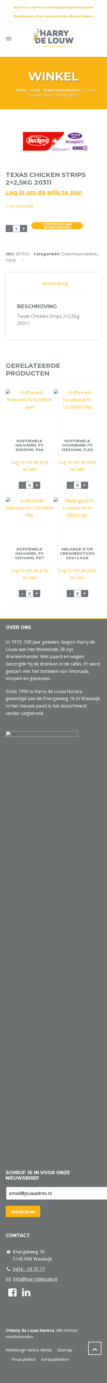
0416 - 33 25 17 (29, 1269)
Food (35, 90)
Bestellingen (81, 16)
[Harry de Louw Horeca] (53, 38)
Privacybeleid (23, 1359)
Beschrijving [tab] (55, 283)
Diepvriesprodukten (62, 90)
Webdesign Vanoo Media (29, 1350)
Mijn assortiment (51, 16)
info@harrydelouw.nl (35, 1279)
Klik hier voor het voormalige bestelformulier (54, 7)
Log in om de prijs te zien (44, 192)
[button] (7, 1375)
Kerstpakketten (55, 1359)
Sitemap (64, 1350)
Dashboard (23, 16)
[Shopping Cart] (86, 37)
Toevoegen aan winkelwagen (57, 225)
